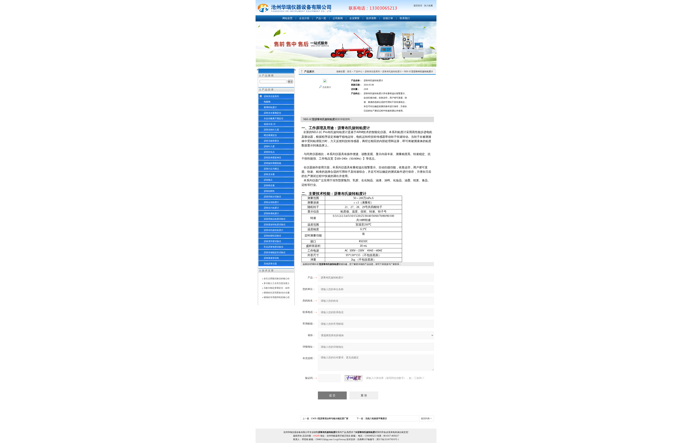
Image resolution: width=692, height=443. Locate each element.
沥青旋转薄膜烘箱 (272, 163)
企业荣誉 (354, 18)
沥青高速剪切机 (271, 258)
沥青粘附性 (269, 191)
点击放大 (326, 87)
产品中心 (358, 71)
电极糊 (267, 101)
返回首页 (418, 5)
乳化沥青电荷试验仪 (273, 247)
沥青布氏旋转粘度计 (273, 230)
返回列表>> (426, 418)
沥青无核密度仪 (271, 141)
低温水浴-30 (269, 124)
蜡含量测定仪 (270, 135)
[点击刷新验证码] (353, 378)
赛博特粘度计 (270, 107)
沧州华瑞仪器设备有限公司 (328, 8)
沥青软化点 (269, 152)
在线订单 (388, 18)
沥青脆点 (268, 180)
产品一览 (321, 18)
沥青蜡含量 (269, 185)
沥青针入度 (269, 146)
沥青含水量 (269, 174)
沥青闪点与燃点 (271, 168)
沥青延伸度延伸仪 (272, 157)
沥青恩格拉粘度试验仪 (274, 219)
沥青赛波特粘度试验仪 (274, 224)
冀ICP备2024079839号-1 (387, 439)
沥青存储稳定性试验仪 (274, 252)
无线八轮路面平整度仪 (376, 418)
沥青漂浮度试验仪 (272, 241)
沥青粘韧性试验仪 (272, 235)
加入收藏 (428, 5)
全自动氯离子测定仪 (273, 118)
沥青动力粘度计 (271, 208)
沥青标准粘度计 (271, 213)
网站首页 (287, 18)
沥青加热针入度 (271, 129)
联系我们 (405, 18)
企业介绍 (304, 18)
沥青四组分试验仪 (272, 196)
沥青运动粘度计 (271, 202)
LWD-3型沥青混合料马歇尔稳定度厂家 (329, 418)
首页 (349, 71)
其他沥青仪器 (270, 263)
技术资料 (371, 18)
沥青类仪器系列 (271, 96)
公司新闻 (338, 18)
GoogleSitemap (339, 439)
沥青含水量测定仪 (272, 113)
